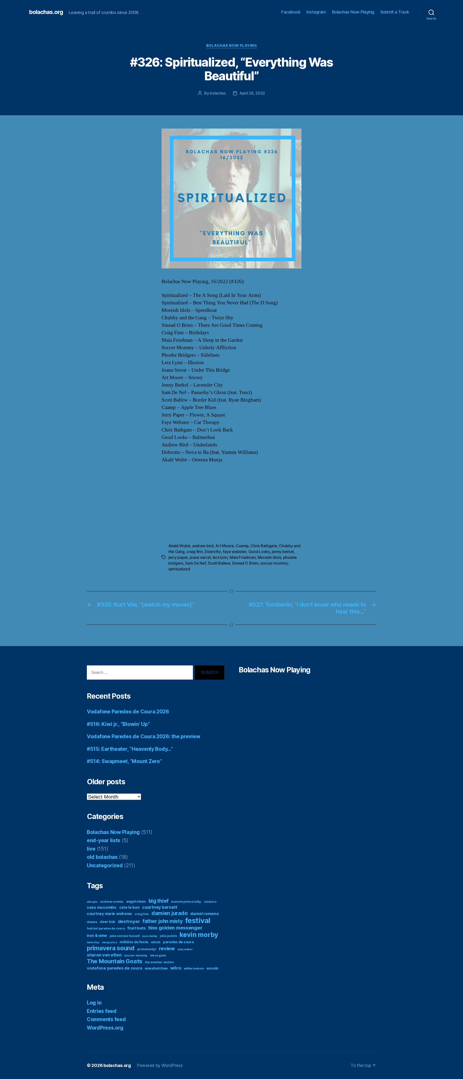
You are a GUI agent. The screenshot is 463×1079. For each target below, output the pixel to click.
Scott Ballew (219, 563)
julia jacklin (168, 936)
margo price (109, 942)
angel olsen (136, 901)
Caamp (242, 545)
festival (197, 920)
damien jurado (169, 913)
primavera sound (111, 948)
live (91, 849)
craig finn (194, 551)
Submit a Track (394, 11)
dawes (92, 922)
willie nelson (194, 968)
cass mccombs (101, 907)
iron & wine (97, 935)
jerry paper (178, 557)
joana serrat (200, 557)
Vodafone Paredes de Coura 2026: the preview (143, 736)
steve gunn (158, 955)
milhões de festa (134, 942)
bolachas (218, 93)
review (167, 948)
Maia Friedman (243, 557)
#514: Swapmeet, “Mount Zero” (124, 761)
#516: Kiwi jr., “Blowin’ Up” (118, 724)
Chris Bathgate (264, 545)
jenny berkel (283, 551)
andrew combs (111, 901)
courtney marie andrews (109, 913)
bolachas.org (46, 12)
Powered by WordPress (160, 1065)
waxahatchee (156, 968)
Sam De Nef (195, 563)
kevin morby (198, 934)
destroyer (129, 921)
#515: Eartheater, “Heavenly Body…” (130, 749)
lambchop (93, 942)
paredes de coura (178, 942)
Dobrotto (213, 551)
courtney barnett (159, 907)
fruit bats (136, 928)
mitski (155, 942)
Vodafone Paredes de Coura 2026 (128, 712)
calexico (210, 901)
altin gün (92, 901)
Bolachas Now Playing (353, 11)
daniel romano (204, 913)
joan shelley (149, 936)
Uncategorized (105, 865)
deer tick (107, 922)
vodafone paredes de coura (114, 968)
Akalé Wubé (179, 545)
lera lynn (220, 557)
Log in (94, 1003)
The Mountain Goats (114, 961)
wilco (175, 967)
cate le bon (129, 907)
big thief (159, 901)
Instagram (316, 11)
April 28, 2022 (252, 93)
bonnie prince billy (186, 901)
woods (212, 968)
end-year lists (103, 840)
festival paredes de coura (106, 928)
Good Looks (259, 551)
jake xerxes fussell (125, 936)
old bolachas (102, 857)
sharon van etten (104, 954)
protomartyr (147, 949)
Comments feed (106, 1019)
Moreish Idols (269, 557)
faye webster (234, 551)
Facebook (290, 11)
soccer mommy (274, 563)
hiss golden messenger (175, 928)
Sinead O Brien (245, 563)
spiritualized (179, 569)
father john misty (163, 921)
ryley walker (185, 949)
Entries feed (101, 1011)
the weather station (159, 962)
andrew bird (202, 545)
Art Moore (224, 545)
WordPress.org (105, 1028)
